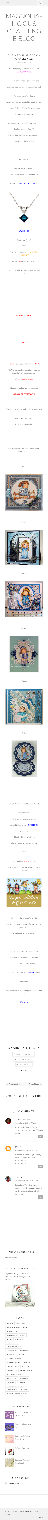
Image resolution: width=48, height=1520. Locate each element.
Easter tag (24, 1351)
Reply (40, 1136)
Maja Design (20, 1323)
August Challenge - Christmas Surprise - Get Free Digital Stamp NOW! (18, 1276)
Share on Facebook (25, 1054)
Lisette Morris (23, 1119)
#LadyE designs (12, 1343)
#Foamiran (19, 1339)
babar (18, 1147)
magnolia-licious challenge (17, 1394)
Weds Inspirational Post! (15, 1374)
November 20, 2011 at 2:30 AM (26, 1181)
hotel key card (21, 1163)
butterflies (21, 1382)
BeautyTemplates (18, 1511)
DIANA (11, 370)
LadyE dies (26, 1362)
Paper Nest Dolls (13, 1366)
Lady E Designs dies (13, 1362)
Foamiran (10, 1323)
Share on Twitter (26, 1059)
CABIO (24, 681)
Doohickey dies (12, 1351)
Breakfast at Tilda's (14, 1347)
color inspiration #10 (14, 1386)
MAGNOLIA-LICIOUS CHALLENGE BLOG (24, 27)
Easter (25, 1327)
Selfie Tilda (25, 1366)
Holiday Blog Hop (22, 1448)
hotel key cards (21, 1160)
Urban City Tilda (26, 1370)
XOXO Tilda (24, 1378)
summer (22, 1335)
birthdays (10, 1382)
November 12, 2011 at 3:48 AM (26, 1150)
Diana (12, 388)
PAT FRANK (23, 159)
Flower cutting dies (14, 1331)
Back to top (36, 1517)
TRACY (24, 522)
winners (9, 1339)
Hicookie (21, 1355)
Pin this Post (26, 1064)
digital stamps (12, 1390)
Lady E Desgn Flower (14, 1358)
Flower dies (11, 1355)
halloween (24, 1390)
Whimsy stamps (12, 1378)
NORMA (24, 733)
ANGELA (24, 628)
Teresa (18, 1177)
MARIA (24, 574)
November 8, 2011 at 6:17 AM (25, 1123)
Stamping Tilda (12, 1370)
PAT (24, 466)
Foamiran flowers (13, 1327)
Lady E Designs (12, 1335)
